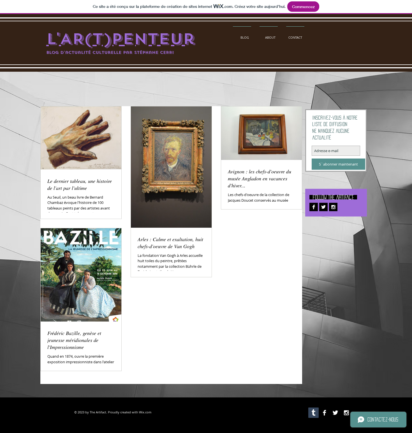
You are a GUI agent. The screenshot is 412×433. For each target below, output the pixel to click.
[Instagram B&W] (333, 207)
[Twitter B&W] (323, 207)
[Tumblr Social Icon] (313, 413)
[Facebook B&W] (313, 207)
